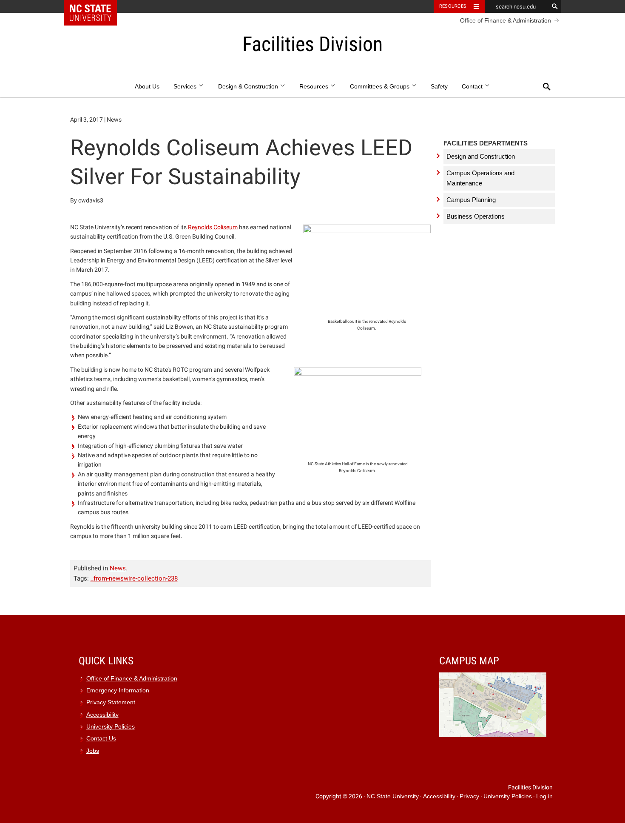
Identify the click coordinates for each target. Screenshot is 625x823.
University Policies (110, 726)
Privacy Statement (110, 702)
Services (185, 86)
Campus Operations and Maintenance (480, 178)
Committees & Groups (380, 86)
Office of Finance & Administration (505, 20)
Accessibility (102, 715)
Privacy (469, 796)
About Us (147, 86)
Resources (452, 6)
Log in (544, 796)
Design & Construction (249, 86)
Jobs (92, 751)
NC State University (392, 796)
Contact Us (101, 738)
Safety (439, 86)
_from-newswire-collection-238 (134, 578)
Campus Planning (471, 199)
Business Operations (475, 216)
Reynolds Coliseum (213, 227)
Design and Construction (480, 156)
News (118, 568)
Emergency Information (117, 690)
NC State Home (96, 6)
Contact (473, 86)
